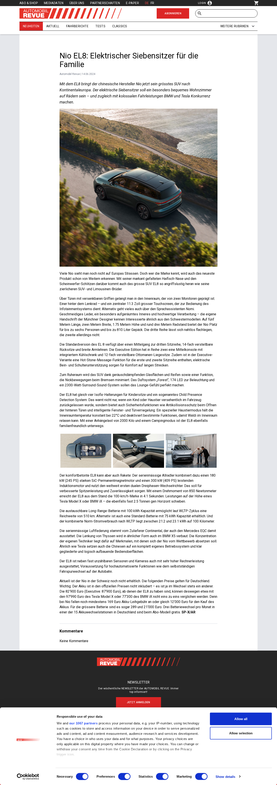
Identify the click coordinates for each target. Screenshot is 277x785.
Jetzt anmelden (138, 702)
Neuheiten (31, 26)
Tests (100, 26)
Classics (119, 26)
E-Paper (132, 3)
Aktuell (53, 26)
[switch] (124, 776)
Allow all (241, 719)
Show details (225, 776)
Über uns (76, 3)
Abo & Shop (28, 3)
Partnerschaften (105, 3)
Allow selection (241, 733)
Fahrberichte (77, 26)
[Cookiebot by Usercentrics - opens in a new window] (28, 776)
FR (152, 3)
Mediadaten (53, 3)
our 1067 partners (83, 723)
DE (147, 3)
